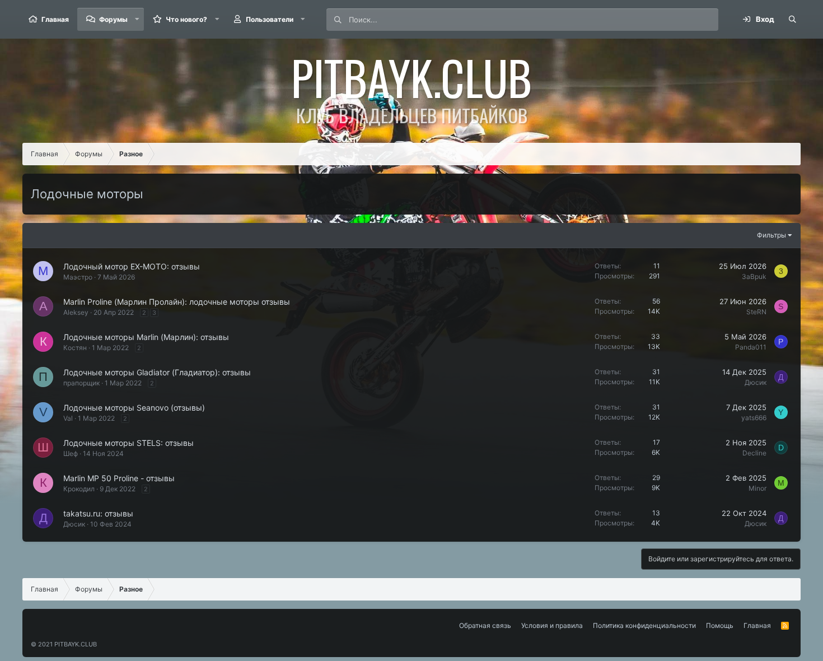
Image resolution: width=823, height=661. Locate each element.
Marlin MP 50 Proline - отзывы (119, 478)
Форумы (113, 19)
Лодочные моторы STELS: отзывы (128, 443)
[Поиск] (792, 19)
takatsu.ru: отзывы (98, 513)
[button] (137, 19)
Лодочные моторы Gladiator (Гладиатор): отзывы (157, 372)
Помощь (719, 625)
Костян (75, 347)
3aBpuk (754, 276)
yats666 (753, 417)
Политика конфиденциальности (644, 625)
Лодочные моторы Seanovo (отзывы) (134, 407)
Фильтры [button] (771, 235)
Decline (754, 453)
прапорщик (81, 383)
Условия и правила (552, 625)
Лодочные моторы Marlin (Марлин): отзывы (146, 337)
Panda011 (750, 347)
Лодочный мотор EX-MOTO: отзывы (131, 266)
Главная (55, 19)
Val (68, 418)
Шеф (70, 453)
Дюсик (755, 382)
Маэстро (77, 277)
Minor (757, 488)
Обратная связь (485, 625)
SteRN (756, 312)
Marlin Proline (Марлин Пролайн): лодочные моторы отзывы (176, 301)
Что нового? (186, 19)
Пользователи (269, 19)
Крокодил (79, 489)
